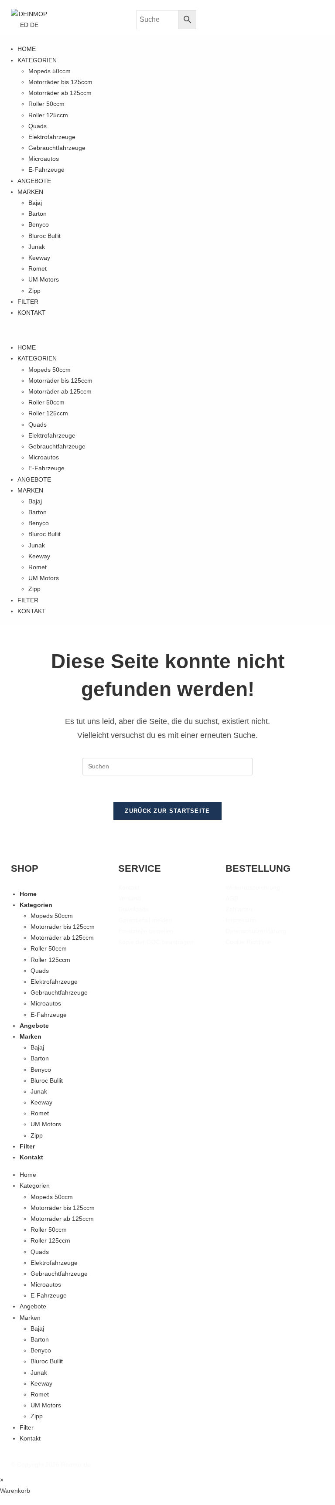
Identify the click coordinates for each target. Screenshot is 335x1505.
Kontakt (31, 312)
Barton (37, 213)
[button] (167, 330)
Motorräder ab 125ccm (60, 92)
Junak (36, 246)
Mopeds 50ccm (49, 71)
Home (26, 48)
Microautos (43, 158)
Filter (27, 301)
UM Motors (43, 279)
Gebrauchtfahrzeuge (56, 147)
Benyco (38, 224)
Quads (37, 125)
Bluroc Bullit (44, 235)
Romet (37, 268)
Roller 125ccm (48, 115)
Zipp (34, 290)
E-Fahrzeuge (46, 169)
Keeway (39, 257)
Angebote (34, 180)
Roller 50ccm (46, 103)
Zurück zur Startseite (167, 811)
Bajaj (35, 202)
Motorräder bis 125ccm (60, 81)
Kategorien (37, 60)
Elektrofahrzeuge (51, 136)
